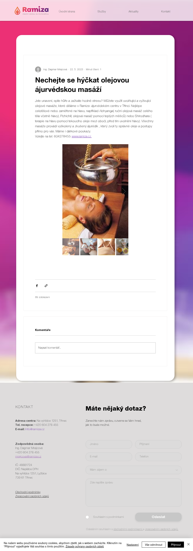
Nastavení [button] (133, 544)
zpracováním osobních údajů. (161, 529)
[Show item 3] (106, 246)
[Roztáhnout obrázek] (95, 191)
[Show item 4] (124, 246)
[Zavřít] (188, 544)
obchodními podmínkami (128, 529)
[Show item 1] (70, 246)
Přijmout (176, 544)
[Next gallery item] (124, 191)
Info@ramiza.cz (34, 429)
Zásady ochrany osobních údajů (85, 546)
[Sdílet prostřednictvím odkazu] (46, 285)
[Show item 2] (88, 246)
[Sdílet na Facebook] (37, 285)
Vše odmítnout (153, 544)
